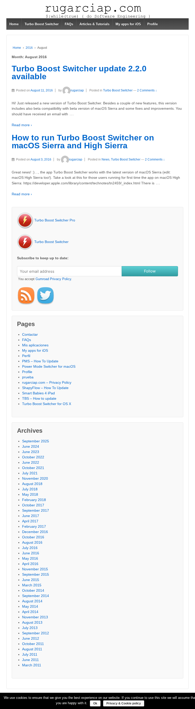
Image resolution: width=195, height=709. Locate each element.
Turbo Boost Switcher (42, 24)
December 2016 (35, 532)
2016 (29, 48)
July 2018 (30, 489)
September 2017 (35, 510)
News (105, 159)
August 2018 (32, 484)
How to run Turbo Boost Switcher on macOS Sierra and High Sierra (83, 141)
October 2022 (33, 457)
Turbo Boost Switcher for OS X (46, 404)
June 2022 (30, 462)
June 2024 (30, 446)
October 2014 (33, 590)
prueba (28, 377)
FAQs (69, 24)
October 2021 (33, 468)
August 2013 (32, 622)
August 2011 (32, 649)
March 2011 (31, 665)
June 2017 (30, 516)
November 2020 (35, 478)
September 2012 (35, 633)
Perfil (26, 356)
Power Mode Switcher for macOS (48, 366)
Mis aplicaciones (35, 345)
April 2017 (30, 521)
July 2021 (30, 473)
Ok (95, 703)
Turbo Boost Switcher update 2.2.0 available (79, 72)
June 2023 (30, 452)
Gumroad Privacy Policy (53, 279)
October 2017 (33, 505)
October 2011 (33, 644)
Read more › (22, 125)
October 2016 (33, 537)
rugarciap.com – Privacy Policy (46, 382)
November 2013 (35, 617)
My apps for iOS (128, 24)
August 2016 (32, 542)
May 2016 (30, 558)
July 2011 (29, 654)
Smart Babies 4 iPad (38, 393)
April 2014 (30, 612)
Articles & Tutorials (94, 24)
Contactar (30, 334)
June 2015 (30, 580)
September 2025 (35, 441)
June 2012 (30, 638)
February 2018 (34, 500)
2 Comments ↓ (147, 90)
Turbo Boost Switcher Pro (54, 220)
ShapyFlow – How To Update (45, 388)
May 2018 (30, 494)
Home (14, 24)
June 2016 (30, 553)
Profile (152, 24)
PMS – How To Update (40, 361)
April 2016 (30, 564)
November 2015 (35, 569)
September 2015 (35, 574)
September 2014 (35, 596)
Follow (150, 271)
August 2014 (32, 601)
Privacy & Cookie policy (123, 703)
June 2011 (30, 660)
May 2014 (30, 606)
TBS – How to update (39, 398)
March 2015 (31, 585)
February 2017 (34, 526)
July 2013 (30, 628)
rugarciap (77, 90)
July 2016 (30, 548)
